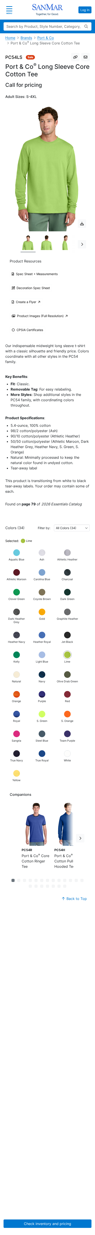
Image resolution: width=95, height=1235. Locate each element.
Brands (26, 38)
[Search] (86, 26)
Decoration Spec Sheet (33, 288)
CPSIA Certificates (30, 330)
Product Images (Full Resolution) (40, 316)
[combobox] (71, 528)
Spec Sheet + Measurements (37, 274)
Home (10, 38)
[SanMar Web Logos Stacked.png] (47, 10)
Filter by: (44, 528)
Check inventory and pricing (47, 1223)
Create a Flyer (26, 302)
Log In (84, 10)
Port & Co (45, 38)
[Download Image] (82, 223)
